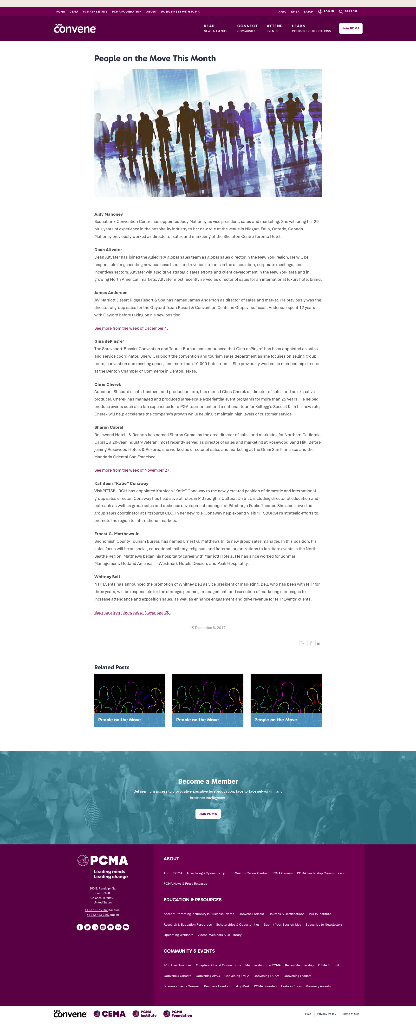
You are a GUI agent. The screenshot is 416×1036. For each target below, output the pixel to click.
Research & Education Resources (188, 924)
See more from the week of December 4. (131, 328)
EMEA (295, 11)
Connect (247, 28)
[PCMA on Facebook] (79, 927)
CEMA (74, 11)
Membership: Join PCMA (263, 965)
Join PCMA (350, 28)
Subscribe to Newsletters (324, 924)
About (151, 11)
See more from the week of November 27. (132, 470)
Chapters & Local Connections (218, 965)
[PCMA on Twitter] (87, 927)
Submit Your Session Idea (282, 924)
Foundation (127, 11)
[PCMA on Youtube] (110, 927)
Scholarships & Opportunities (238, 924)
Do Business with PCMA (180, 11)
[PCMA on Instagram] (102, 927)
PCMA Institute (95, 11)
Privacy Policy (326, 1014)
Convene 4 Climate (177, 976)
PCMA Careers (282, 873)
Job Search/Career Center (248, 873)
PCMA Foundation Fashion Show (278, 986)
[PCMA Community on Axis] (126, 927)
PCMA (60, 11)
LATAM (309, 11)
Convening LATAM (266, 976)
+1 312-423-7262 (98, 915)
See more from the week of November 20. (132, 612)
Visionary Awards (318, 986)
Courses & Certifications (286, 914)
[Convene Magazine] (75, 28)
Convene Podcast (251, 914)
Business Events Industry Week (227, 986)
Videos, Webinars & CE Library (219, 935)
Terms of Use (350, 1014)
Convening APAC (208, 976)
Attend (275, 28)
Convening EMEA (236, 976)
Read (215, 28)
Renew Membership (299, 965)
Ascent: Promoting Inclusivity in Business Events (199, 914)
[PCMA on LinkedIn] (95, 927)
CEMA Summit (328, 965)
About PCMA (173, 873)
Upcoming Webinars (178, 935)
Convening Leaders (298, 976)
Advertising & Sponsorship (206, 873)
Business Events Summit (182, 986)
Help (308, 1014)
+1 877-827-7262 (96, 910)
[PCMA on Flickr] (118, 927)
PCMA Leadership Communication (322, 873)
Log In (328, 11)
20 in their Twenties (178, 965)
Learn (311, 28)
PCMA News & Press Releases (185, 884)
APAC (283, 11)
